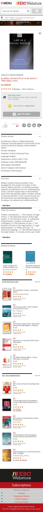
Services (21, 493)
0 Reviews (16, 89)
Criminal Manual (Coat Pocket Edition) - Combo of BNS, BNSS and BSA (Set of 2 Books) (25, 401)
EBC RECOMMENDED (11, 376)
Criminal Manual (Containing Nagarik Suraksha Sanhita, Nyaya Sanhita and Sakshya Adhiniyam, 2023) (24, 435)
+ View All (37, 282)
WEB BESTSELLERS (10, 282)
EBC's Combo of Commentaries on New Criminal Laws (25, 419)
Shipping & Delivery (22, 496)
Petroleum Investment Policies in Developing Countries (33, 266)
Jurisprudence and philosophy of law (11, 19)
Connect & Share (21, 502)
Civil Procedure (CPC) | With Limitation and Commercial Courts (25, 308)
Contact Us (25, 490)
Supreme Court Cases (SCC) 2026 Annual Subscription (26, 341)
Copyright (13, 509)
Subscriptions (21, 485)
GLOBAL (12, 17)
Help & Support (21, 499)
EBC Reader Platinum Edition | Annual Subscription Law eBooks (25, 358)
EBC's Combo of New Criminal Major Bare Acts (26, 384)
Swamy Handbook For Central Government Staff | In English (26, 452)
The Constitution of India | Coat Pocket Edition (25, 291)
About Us (17, 490)
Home (6, 17)
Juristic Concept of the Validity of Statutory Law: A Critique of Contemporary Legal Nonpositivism (11, 266)
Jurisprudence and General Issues (25, 17)
